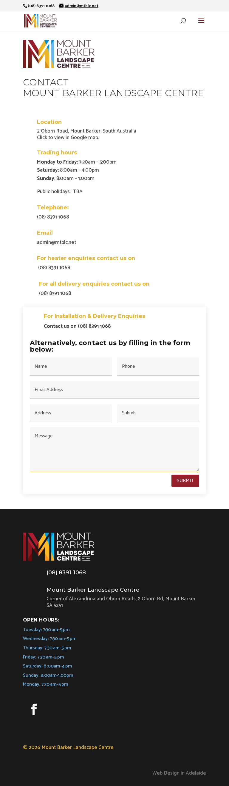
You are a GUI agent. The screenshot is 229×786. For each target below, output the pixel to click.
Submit (185, 481)
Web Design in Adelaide (179, 773)
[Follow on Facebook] (34, 709)
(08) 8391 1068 (66, 572)
